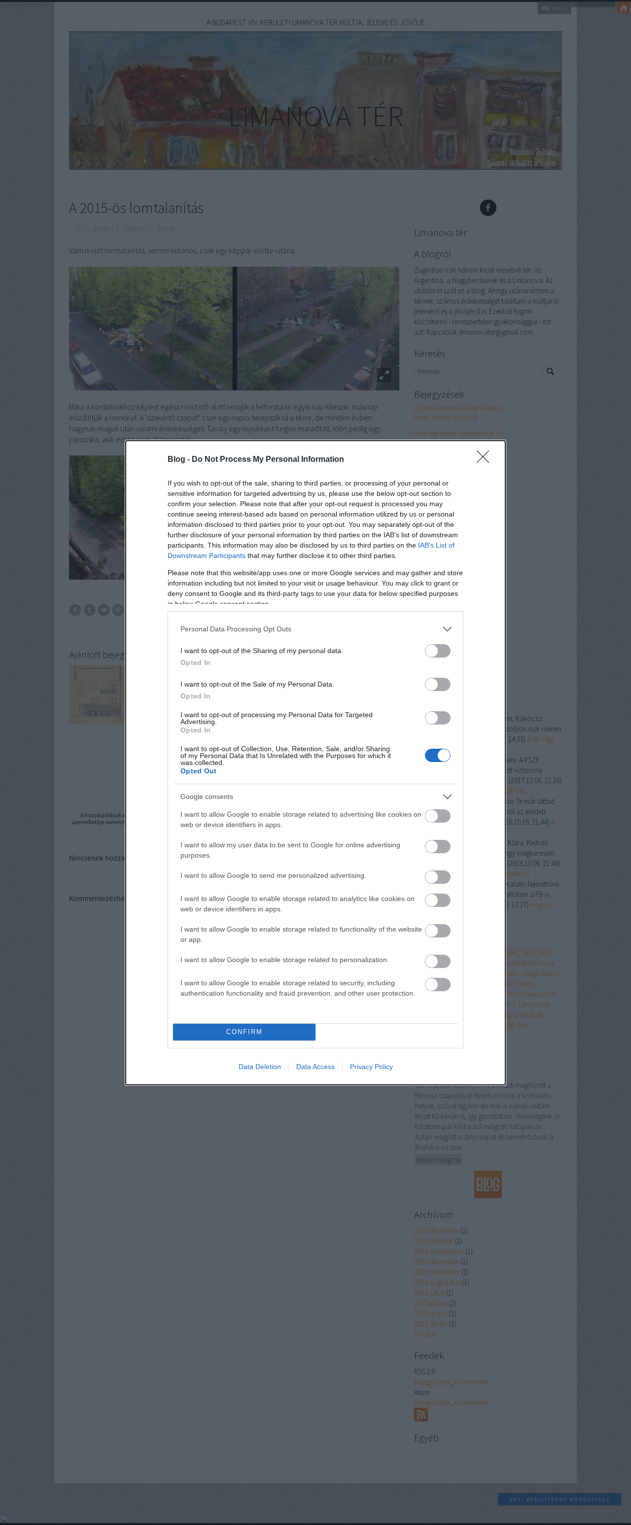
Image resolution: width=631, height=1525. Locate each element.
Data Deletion (260, 1067)
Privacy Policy (371, 1067)
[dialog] (315, 763)
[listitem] (315, 629)
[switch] (438, 651)
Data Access (315, 1067)
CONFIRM (244, 1032)
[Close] (486, 460)
